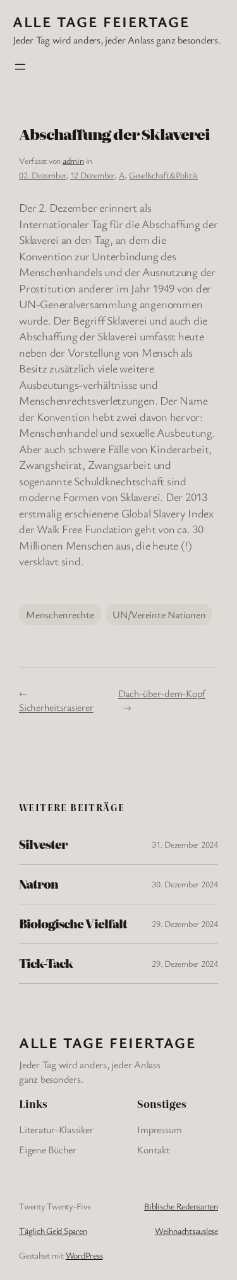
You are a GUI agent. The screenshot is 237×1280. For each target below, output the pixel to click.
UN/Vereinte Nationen (158, 614)
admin (73, 160)
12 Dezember (92, 175)
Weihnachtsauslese (186, 1231)
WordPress (84, 1255)
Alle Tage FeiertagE (101, 21)
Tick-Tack (46, 964)
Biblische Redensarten (181, 1206)
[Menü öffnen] (20, 66)
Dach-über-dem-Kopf (162, 693)
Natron (38, 884)
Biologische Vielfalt (73, 924)
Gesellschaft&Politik (163, 175)
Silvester (43, 844)
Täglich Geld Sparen (53, 1231)
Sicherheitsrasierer (56, 707)
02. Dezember (42, 175)
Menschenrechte (60, 614)
